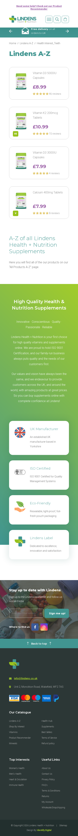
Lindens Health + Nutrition (41, 825)
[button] (41, 93)
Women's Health (16, 768)
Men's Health (15, 774)
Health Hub (47, 721)
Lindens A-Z (26, 43)
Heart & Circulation (18, 779)
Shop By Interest (16, 726)
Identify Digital (44, 830)
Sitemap (63, 825)
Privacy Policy (48, 779)
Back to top (39, 643)
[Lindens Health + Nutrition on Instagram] (44, 627)
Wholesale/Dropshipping (53, 807)
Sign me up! (57, 613)
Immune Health (16, 785)
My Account (47, 802)
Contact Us (47, 774)
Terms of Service (49, 738)
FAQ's (45, 785)
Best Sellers (47, 732)
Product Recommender (20, 738)
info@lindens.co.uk (25, 678)
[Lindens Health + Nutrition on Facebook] (35, 627)
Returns (45, 796)
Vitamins (13, 732)
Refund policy (48, 743)
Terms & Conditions (51, 790)
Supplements (48, 726)
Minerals (13, 743)
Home (12, 43)
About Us (46, 768)
